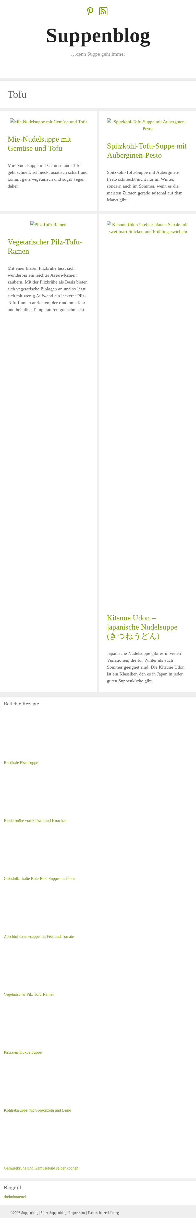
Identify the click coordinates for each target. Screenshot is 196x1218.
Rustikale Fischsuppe (21, 762)
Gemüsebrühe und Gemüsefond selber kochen (41, 1168)
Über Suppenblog (53, 1213)
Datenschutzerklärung (103, 1213)
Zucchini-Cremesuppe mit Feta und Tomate (39, 936)
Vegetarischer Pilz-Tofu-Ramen (29, 994)
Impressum (77, 1213)
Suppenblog (98, 35)
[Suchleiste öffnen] (188, 70)
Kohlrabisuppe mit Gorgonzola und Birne (37, 1110)
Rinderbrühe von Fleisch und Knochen (35, 820)
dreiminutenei (15, 1197)
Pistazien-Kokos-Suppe (23, 1052)
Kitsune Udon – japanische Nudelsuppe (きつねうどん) (142, 626)
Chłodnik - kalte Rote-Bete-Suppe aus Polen (39, 878)
